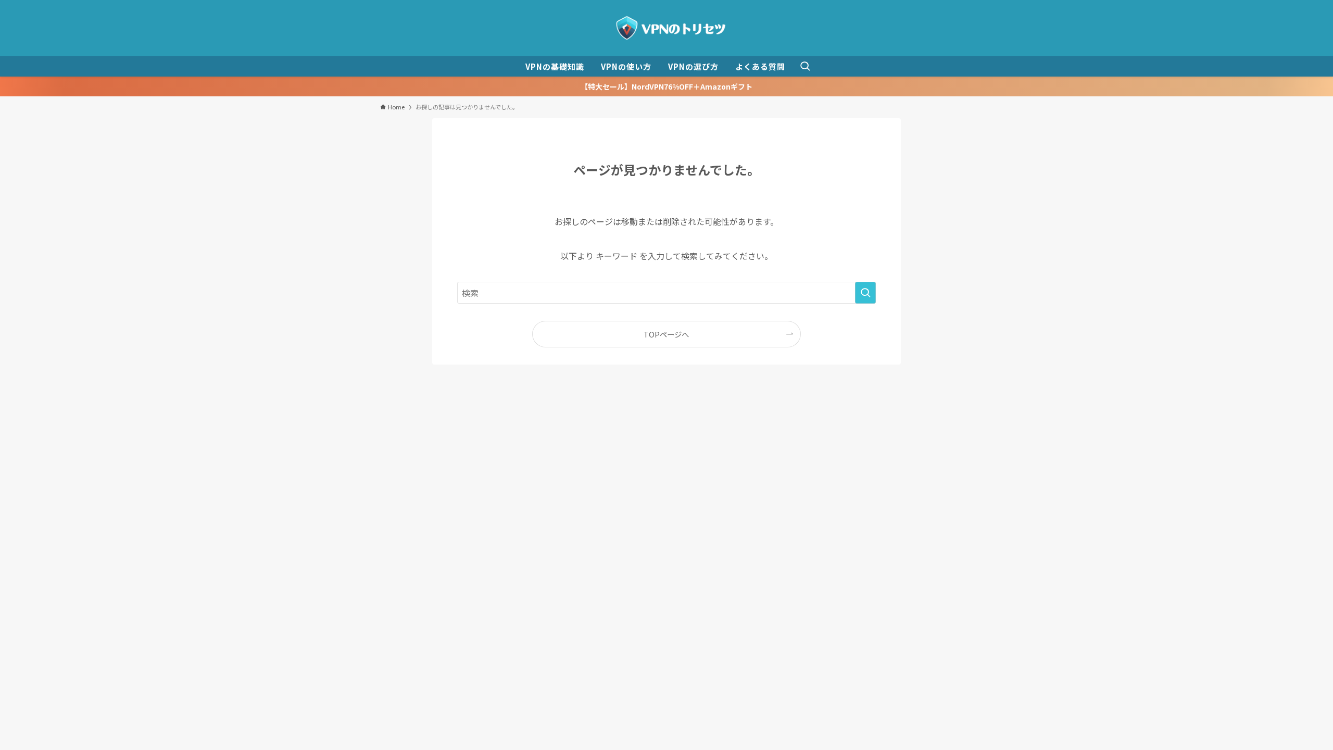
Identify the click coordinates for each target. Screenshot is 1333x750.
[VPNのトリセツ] (666, 28)
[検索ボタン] (805, 66)
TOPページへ (666, 334)
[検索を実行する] (865, 293)
